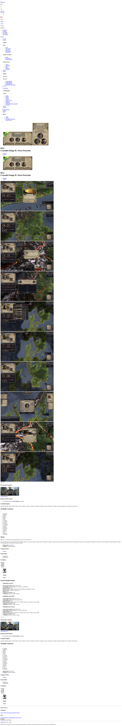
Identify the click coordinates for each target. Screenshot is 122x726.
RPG (7, 66)
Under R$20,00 (9, 81)
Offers (7, 47)
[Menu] (1, 1)
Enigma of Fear (9, 100)
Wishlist (4, 31)
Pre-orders (8, 49)
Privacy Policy (18, 717)
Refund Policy (12, 717)
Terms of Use (6, 717)
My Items (5, 30)
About (7, 116)
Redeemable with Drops (10, 84)
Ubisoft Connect (9, 59)
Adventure (8, 65)
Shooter (7, 67)
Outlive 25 (8, 102)
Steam (7, 57)
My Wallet (5, 33)
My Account (5, 34)
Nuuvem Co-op (9, 120)
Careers (7, 117)
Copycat (7, 99)
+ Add (2, 23)
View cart (2, 12)
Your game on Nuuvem (10, 119)
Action (7, 64)
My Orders (5, 32)
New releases (8, 48)
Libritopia (8, 101)
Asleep (7, 95)
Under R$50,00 (9, 82)
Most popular (8, 51)
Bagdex (7, 96)
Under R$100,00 (9, 83)
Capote (7, 98)
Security (18, 712)
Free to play (8, 52)
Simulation (8, 69)
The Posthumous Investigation (12, 103)
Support (2, 717)
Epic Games (8, 58)
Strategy (4, 551)
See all (4, 70)
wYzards (7, 104)
